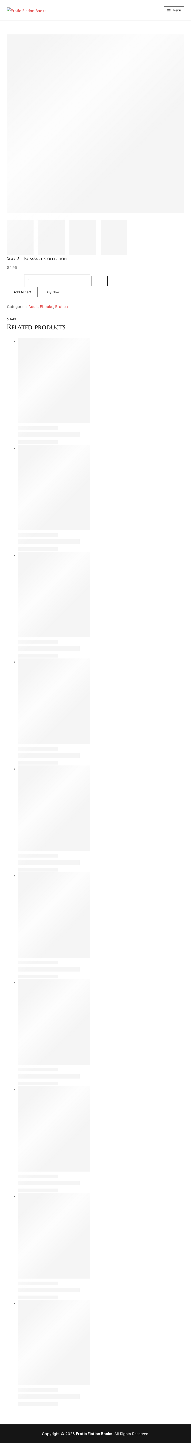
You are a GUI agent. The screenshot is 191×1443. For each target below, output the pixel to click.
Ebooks (46, 306)
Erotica (61, 306)
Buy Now (52, 292)
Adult (33, 306)
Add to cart (22, 292)
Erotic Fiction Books (94, 1433)
